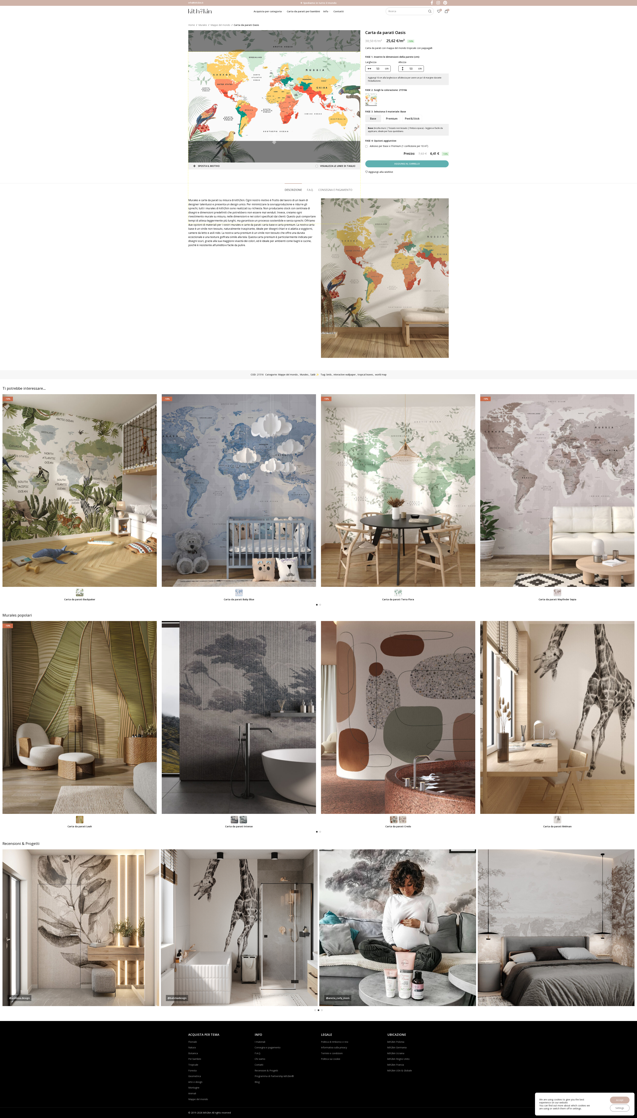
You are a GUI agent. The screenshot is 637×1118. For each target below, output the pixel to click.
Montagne (193, 1087)
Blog (257, 1082)
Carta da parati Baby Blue (239, 599)
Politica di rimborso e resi (334, 1041)
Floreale (192, 1041)
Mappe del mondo (220, 25)
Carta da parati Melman (557, 826)
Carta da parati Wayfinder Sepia (557, 599)
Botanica (193, 1053)
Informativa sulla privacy (334, 1047)
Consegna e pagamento (268, 1047)
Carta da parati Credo (398, 826)
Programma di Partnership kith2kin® (274, 1076)
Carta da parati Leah (80, 826)
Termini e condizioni (332, 1053)
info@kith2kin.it (195, 2)
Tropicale (193, 1064)
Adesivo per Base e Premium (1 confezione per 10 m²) (398, 146)
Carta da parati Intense (239, 826)
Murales (202, 25)
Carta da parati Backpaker (79, 599)
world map (381, 374)
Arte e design (195, 1082)
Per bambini (194, 1058)
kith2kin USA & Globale (399, 1070)
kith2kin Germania (397, 1047)
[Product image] (79, 490)
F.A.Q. (258, 1053)
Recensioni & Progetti (266, 1070)
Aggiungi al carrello (407, 163)
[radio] (371, 99)
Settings (619, 1108)
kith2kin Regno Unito (398, 1058)
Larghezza (370, 62)
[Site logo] (200, 10)
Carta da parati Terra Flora (398, 599)
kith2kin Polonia (395, 1041)
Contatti (259, 1064)
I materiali (260, 1041)
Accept (619, 1100)
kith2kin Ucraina (395, 1053)
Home (191, 25)
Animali (192, 1093)
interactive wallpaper (345, 374)
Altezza (402, 62)
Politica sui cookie (330, 1058)
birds (329, 374)
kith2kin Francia (395, 1064)
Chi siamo (260, 1058)
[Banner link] (80, 927)
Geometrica (194, 1076)
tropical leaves (365, 374)
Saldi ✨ (314, 374)
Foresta (192, 1070)
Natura (192, 1047)
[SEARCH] (430, 11)
